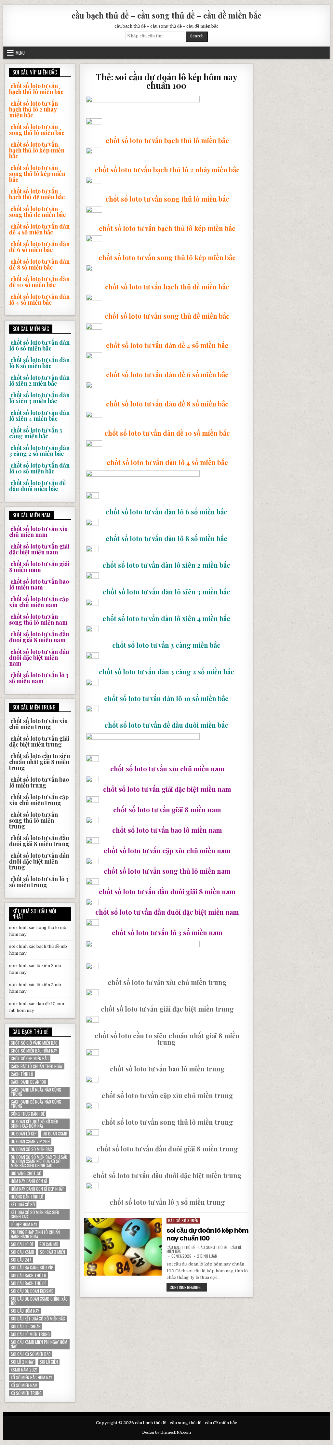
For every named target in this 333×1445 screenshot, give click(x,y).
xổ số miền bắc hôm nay (31, 1377)
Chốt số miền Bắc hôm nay (34, 1051)
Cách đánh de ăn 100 (28, 1082)
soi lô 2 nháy (22, 1362)
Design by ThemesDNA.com (166, 1432)
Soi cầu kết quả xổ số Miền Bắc (38, 1319)
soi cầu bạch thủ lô (28, 1275)
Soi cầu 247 (21, 1260)
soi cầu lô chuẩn (26, 1326)
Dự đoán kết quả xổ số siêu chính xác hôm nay (34, 1124)
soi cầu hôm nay (25, 1311)
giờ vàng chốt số (26, 1173)
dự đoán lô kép (24, 1134)
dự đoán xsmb (55, 1134)
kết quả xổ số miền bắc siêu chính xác (35, 1214)
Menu (20, 52)
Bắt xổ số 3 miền (183, 1220)
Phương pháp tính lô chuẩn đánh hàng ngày (35, 1234)
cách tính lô (22, 1074)
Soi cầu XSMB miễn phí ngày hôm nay (39, 1344)
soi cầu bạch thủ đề (28, 1283)
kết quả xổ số (23, 1204)
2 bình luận (207, 1256)
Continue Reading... (188, 1288)
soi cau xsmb (22, 1252)
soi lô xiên (49, 1362)
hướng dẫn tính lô (27, 1197)
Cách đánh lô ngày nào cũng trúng (36, 1092)
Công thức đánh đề (28, 1114)
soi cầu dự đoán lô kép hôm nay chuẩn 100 (207, 1234)
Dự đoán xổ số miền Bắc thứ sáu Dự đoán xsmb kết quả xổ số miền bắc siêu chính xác (39, 1161)
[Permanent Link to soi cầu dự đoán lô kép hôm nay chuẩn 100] (123, 1247)
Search (197, 36)
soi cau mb (49, 1244)
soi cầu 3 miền (52, 1252)
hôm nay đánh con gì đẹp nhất (37, 1189)
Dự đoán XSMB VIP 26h (30, 1141)
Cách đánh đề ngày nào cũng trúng (36, 1104)
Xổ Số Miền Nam (24, 1385)
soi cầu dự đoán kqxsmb (32, 1291)
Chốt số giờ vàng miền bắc (34, 1043)
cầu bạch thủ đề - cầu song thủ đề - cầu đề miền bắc (204, 1249)
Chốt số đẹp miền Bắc (30, 1058)
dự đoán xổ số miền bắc (31, 1149)
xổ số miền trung (26, 1393)
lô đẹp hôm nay (24, 1224)
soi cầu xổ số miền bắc (31, 1354)
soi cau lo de (22, 1244)
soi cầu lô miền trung (30, 1334)
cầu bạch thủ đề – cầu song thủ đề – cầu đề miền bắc (166, 15)
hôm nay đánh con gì (29, 1181)
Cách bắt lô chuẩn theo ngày (37, 1066)
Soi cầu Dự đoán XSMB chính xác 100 (39, 1301)
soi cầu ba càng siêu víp (32, 1268)
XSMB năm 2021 (24, 1370)
